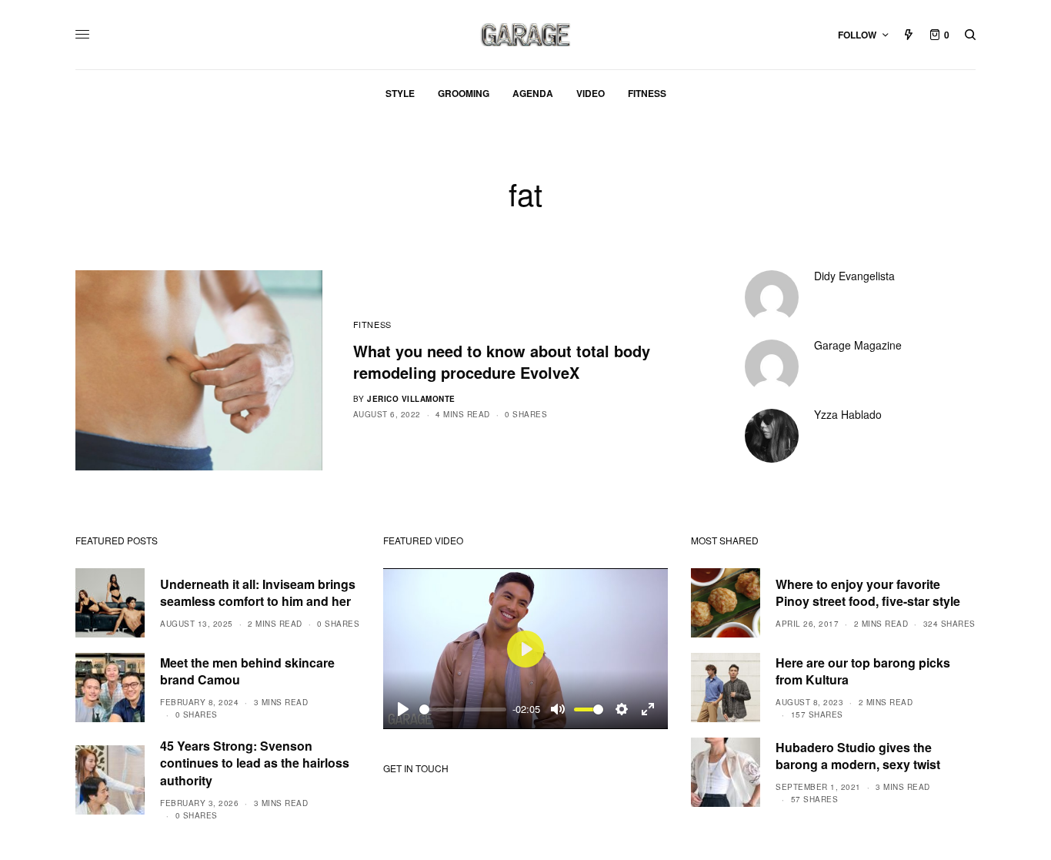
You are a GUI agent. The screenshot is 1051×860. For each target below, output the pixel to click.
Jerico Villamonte (411, 398)
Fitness (372, 324)
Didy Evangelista (854, 275)
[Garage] (526, 34)
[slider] (462, 709)
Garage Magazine (858, 345)
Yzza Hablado (848, 414)
